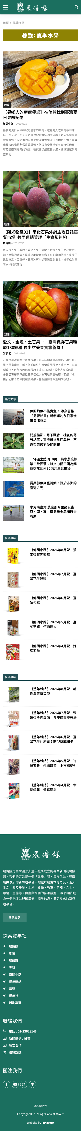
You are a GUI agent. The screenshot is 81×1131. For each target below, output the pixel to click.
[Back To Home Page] (40, 853)
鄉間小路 (8, 123)
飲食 (7, 105)
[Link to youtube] (15, 1084)
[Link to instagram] (23, 1084)
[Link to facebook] (6, 1084)
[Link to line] (32, 1084)
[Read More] (40, 79)
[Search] (76, 7)
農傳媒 (7, 243)
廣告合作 (15, 1045)
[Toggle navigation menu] (7, 7)
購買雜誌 (15, 1052)
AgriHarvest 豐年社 (52, 1114)
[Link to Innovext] (48, 1123)
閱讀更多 (15, 917)
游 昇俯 (7, 353)
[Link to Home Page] (41, 7)
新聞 (7, 224)
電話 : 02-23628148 (23, 1031)
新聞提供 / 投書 (19, 1038)
